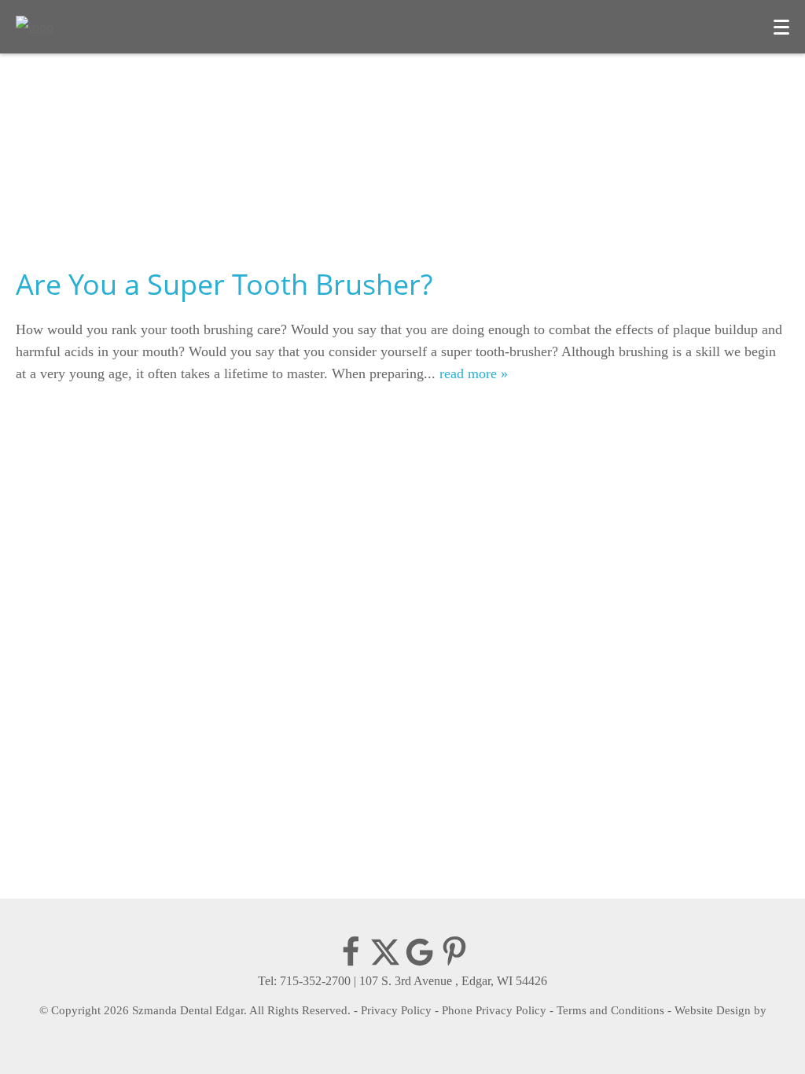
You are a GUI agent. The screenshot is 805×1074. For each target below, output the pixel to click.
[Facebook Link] (350, 963)
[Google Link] (420, 963)
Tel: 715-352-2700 (304, 981)
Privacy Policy (396, 1010)
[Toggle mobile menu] (781, 27)
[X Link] (385, 963)
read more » (473, 373)
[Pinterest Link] (454, 963)
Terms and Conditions (610, 1010)
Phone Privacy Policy (494, 1010)
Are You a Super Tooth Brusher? (224, 284)
